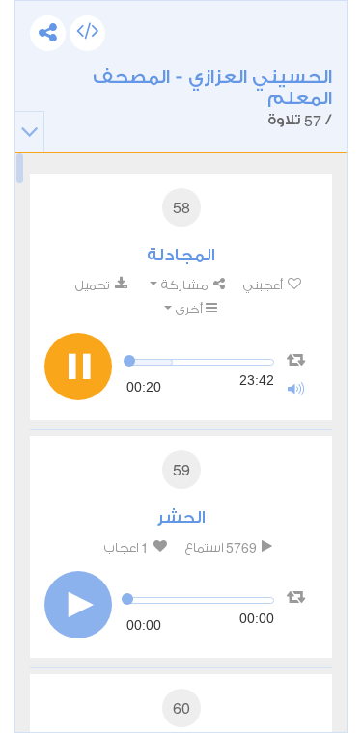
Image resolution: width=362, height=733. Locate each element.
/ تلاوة (212, 99)
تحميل (93, 285)
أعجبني (264, 285)
